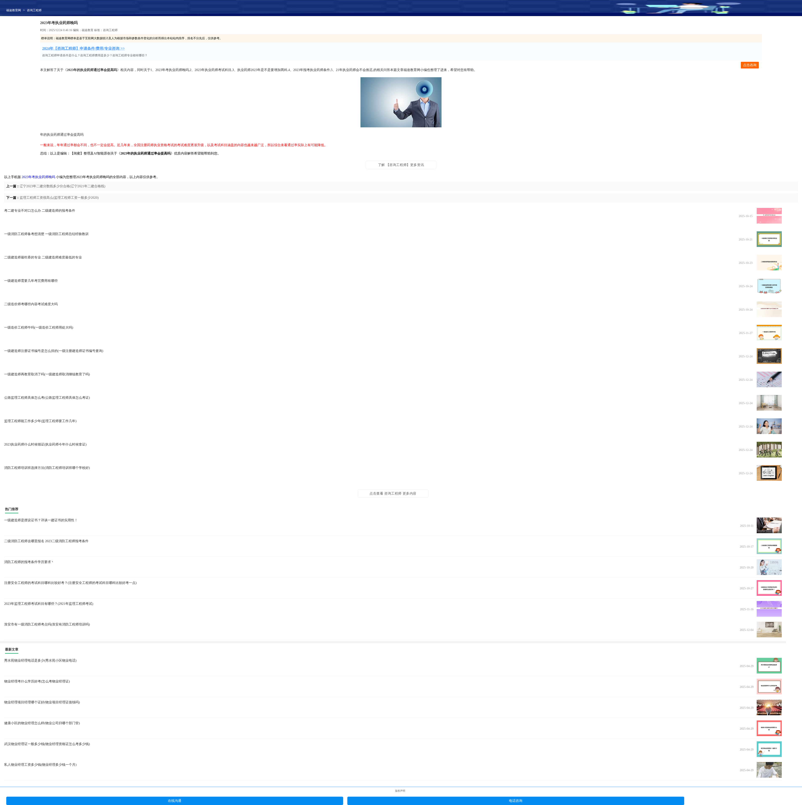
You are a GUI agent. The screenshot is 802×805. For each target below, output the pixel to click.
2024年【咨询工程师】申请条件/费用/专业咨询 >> (83, 48)
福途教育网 (13, 10)
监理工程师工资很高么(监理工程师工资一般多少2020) (59, 197)
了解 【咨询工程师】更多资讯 (401, 165)
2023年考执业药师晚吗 (38, 177)
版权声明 (400, 790)
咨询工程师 (34, 10)
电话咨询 (515, 800)
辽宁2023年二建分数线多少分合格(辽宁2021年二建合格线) (62, 186)
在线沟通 (174, 800)
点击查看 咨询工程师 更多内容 (392, 493)
